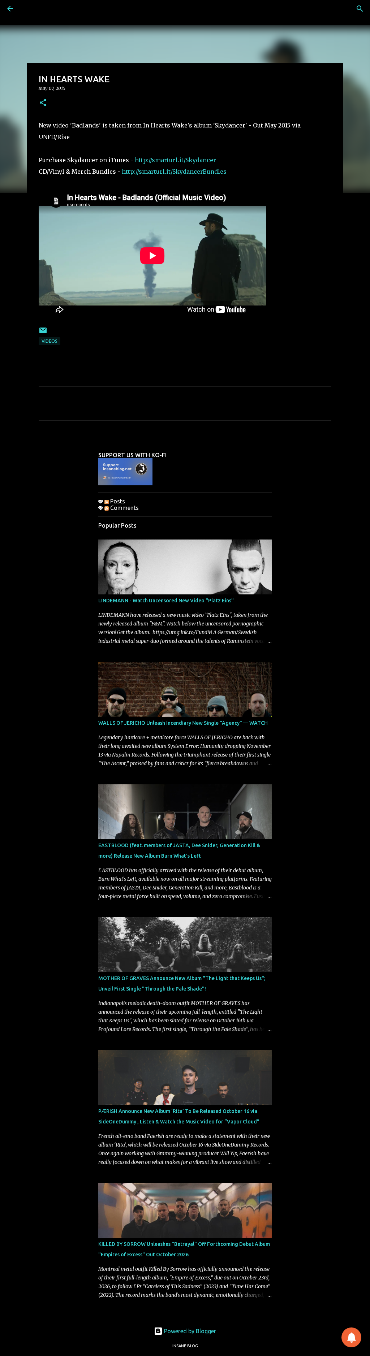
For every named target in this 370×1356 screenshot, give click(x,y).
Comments (124, 507)
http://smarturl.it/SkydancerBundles (174, 171)
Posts (117, 501)
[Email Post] (43, 333)
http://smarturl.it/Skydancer (175, 160)
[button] (43, 103)
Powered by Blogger (189, 1331)
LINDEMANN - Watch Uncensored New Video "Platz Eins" (166, 600)
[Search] (360, 8)
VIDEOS (49, 341)
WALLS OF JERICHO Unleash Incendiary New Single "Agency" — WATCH (183, 723)
